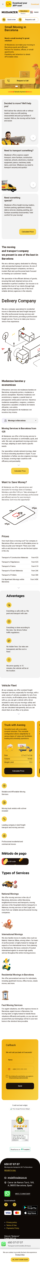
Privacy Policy (19, 1254)
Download (35, 4)
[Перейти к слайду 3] (22, 86)
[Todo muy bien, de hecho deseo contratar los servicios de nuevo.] (20, 1141)
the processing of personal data (18, 1077)
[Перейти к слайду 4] (24, 86)
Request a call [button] (10, 1170)
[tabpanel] (20, 444)
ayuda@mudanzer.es (17, 1177)
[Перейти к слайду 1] (16, 86)
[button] (28, 19)
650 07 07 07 (12, 1164)
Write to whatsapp (22, 1194)
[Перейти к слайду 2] (19, 86)
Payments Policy (12, 1228)
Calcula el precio (20, 92)
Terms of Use (11, 1225)
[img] (7, 1194)
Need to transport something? (18, 150)
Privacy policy (11, 1222)
